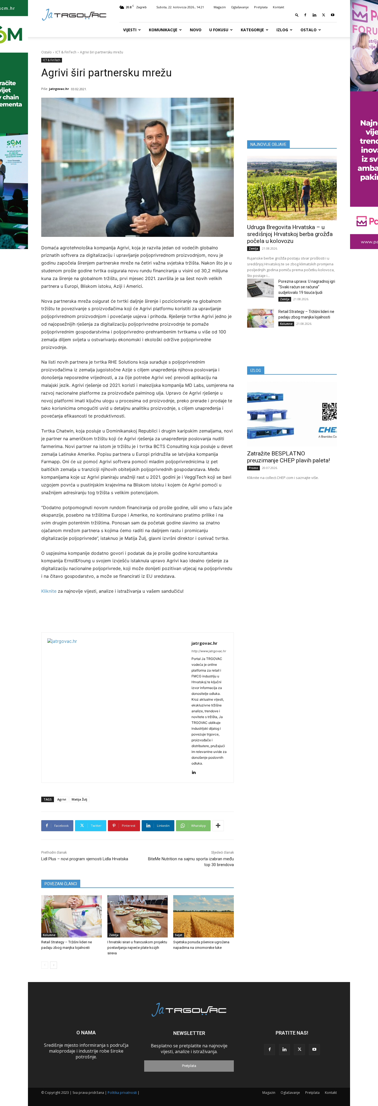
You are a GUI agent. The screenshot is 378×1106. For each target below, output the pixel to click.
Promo (253, 468)
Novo (195, 29)
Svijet (178, 935)
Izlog (282, 29)
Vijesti (129, 29)
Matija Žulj (79, 799)
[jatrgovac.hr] (116, 707)
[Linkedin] (314, 15)
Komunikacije (163, 29)
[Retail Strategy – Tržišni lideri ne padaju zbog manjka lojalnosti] (71, 916)
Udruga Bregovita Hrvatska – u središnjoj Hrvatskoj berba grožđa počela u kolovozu (290, 234)
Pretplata (261, 7)
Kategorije (252, 29)
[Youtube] (332, 15)
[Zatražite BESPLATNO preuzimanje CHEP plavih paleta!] (292, 414)
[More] (218, 825)
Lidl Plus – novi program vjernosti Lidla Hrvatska (84, 858)
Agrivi (61, 799)
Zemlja (113, 935)
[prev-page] (44, 965)
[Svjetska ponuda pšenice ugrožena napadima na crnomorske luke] (203, 916)
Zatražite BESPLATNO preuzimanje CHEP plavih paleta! (288, 457)
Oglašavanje (240, 7)
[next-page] (53, 965)
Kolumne (49, 935)
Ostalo (309, 29)
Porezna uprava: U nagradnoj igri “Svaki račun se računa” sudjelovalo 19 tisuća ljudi (306, 287)
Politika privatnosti (122, 1092)
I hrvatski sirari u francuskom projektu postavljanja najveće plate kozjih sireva (137, 947)
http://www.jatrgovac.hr (208, 651)
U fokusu (218, 29)
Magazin (220, 7)
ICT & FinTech (65, 52)
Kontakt (278, 7)
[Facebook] (305, 15)
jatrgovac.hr (59, 89)
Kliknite (49, 591)
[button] (297, 15)
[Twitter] (323, 15)
